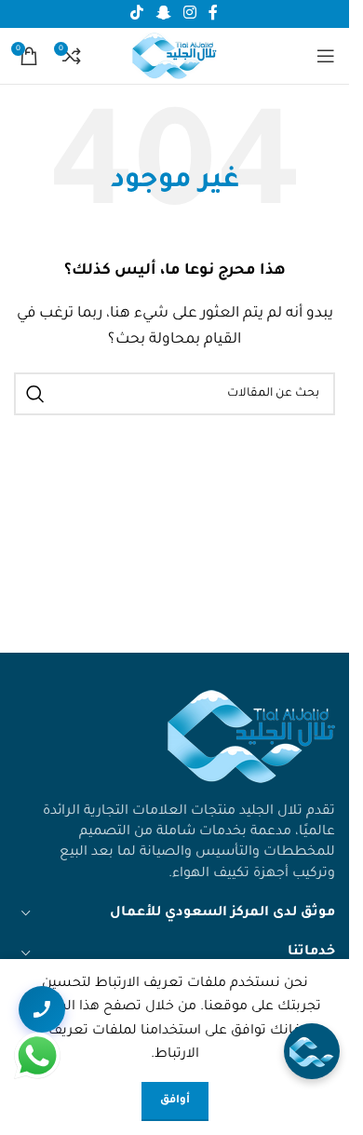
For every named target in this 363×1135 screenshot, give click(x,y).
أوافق (175, 1101)
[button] (312, 1051)
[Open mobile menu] (325, 55)
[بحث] (35, 393)
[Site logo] (174, 57)
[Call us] (42, 1009)
